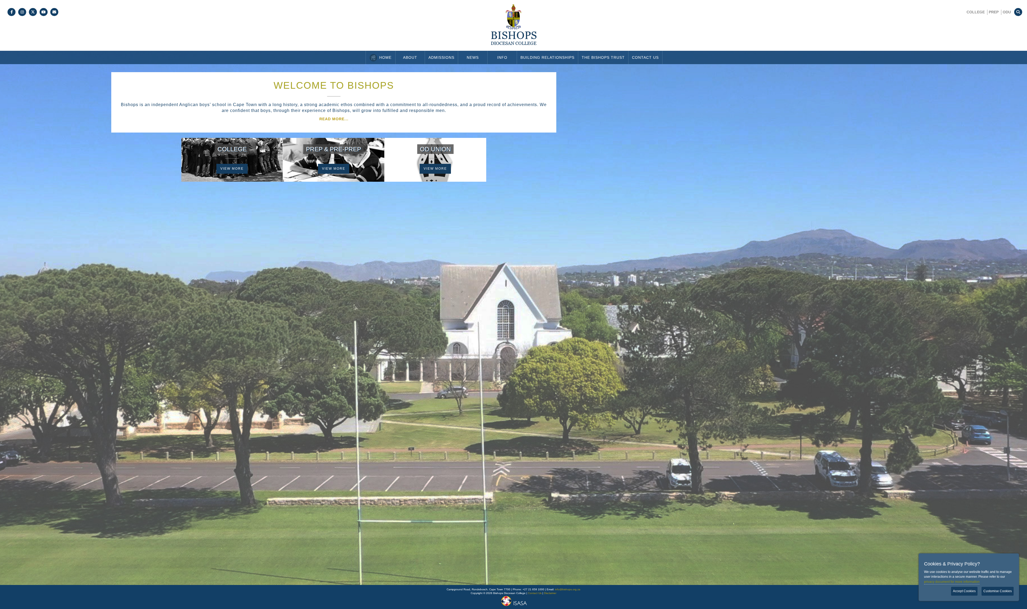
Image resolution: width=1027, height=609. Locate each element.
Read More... (333, 119)
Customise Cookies (997, 591)
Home (385, 57)
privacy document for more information (952, 582)
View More (232, 168)
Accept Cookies (964, 591)
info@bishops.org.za (567, 589)
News (473, 57)
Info (502, 57)
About (410, 57)
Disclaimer (550, 593)
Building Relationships (547, 57)
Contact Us (645, 57)
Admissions (441, 57)
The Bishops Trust (603, 57)
